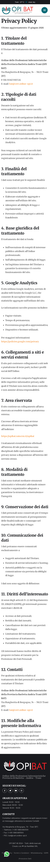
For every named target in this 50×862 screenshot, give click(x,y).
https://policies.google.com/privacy (20, 341)
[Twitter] (10, 790)
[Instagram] (21, 790)
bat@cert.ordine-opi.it (21, 84)
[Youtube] (16, 790)
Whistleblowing (36, 853)
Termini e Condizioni (21, 853)
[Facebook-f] (4, 790)
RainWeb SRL (32, 846)
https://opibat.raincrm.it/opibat (17, 436)
